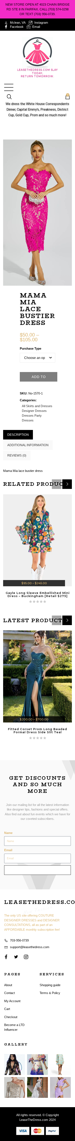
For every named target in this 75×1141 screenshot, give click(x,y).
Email (8, 850)
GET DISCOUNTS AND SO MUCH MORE (37, 784)
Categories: (28, 400)
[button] (67, 484)
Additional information (28, 445)
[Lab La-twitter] (16, 957)
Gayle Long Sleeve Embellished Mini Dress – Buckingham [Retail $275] (38, 594)
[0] (66, 97)
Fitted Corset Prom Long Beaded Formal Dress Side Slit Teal (37, 730)
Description (18, 434)
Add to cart (39, 378)
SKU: (24, 393)
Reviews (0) (16, 455)
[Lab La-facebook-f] (6, 957)
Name (8, 833)
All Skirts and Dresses (37, 406)
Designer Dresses (34, 411)
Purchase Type (30, 348)
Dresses (28, 415)
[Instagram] (26, 957)
